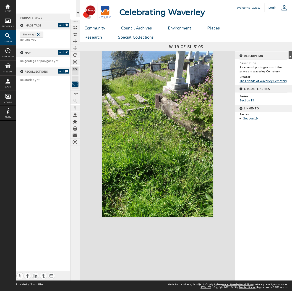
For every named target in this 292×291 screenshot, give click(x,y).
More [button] (8, 116)
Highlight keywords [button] (75, 107)
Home (8, 11)
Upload (8, 101)
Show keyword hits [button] (75, 101)
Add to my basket (75, 128)
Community (94, 28)
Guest (256, 7)
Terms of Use (37, 284)
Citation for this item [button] (75, 142)
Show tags (29, 34)
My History (8, 56)
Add (61, 25)
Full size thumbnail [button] (75, 27)
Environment (179, 28)
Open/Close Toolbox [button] (78, 8)
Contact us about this (75, 135)
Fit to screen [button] (75, 34)
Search (8, 41)
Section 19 (247, 100)
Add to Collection (75, 121)
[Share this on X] (19, 273)
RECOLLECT (206, 287)
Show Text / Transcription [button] (75, 94)
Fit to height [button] (75, 48)
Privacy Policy (22, 284)
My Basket (8, 71)
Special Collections (136, 37)
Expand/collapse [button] (290, 55)
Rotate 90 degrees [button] (75, 55)
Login (8, 86)
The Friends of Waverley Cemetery (263, 81)
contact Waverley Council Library (238, 284)
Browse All (8, 26)
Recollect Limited (247, 287)
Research (93, 37)
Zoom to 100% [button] (75, 61)
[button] (75, 84)
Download (75, 114)
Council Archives (136, 28)
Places (213, 28)
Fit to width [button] (75, 41)
